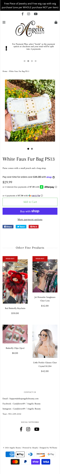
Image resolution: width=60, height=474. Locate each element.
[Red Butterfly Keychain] (15, 281)
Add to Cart (30, 201)
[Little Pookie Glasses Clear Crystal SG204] (45, 341)
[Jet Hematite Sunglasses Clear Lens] (45, 275)
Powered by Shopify (30, 448)
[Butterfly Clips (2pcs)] (15, 334)
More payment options (30, 219)
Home (5, 71)
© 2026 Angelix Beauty (12, 448)
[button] (30, 196)
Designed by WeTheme (48, 448)
